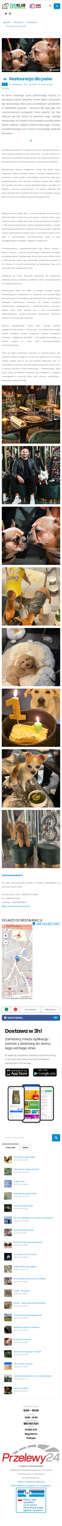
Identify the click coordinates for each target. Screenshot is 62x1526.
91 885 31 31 (31, 1429)
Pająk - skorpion (21, 1290)
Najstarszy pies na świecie (26, 1327)
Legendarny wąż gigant (25, 1266)
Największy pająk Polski (25, 1193)
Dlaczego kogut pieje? (25, 1157)
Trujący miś (19, 1181)
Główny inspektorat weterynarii (31, 1482)
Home (7, 22)
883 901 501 (31, 1424)
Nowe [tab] (25, 1147)
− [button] (6, 942)
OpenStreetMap (26, 998)
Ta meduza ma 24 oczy (25, 1254)
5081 (34, 84)
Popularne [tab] (10, 1147)
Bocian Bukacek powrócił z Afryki (29, 1278)
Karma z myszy (21, 1388)
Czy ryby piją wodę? (23, 1205)
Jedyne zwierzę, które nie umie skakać (32, 1376)
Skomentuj (30, 1009)
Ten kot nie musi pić (23, 1363)
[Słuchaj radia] (35, 6)
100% (6, 88)
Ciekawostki (31, 22)
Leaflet (7, 998)
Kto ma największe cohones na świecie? (33, 1217)
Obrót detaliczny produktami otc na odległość (31, 1486)
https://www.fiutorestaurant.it (16, 906)
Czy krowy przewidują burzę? (28, 1315)
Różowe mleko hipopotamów (28, 1242)
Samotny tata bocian (24, 1230)
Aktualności (18, 22)
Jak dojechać (47, 924)
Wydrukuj (50, 1009)
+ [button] (6, 936)
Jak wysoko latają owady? (26, 1169)
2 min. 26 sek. (46, 84)
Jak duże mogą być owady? (27, 1351)
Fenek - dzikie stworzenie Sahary (30, 1303)
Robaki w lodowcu (22, 1339)
